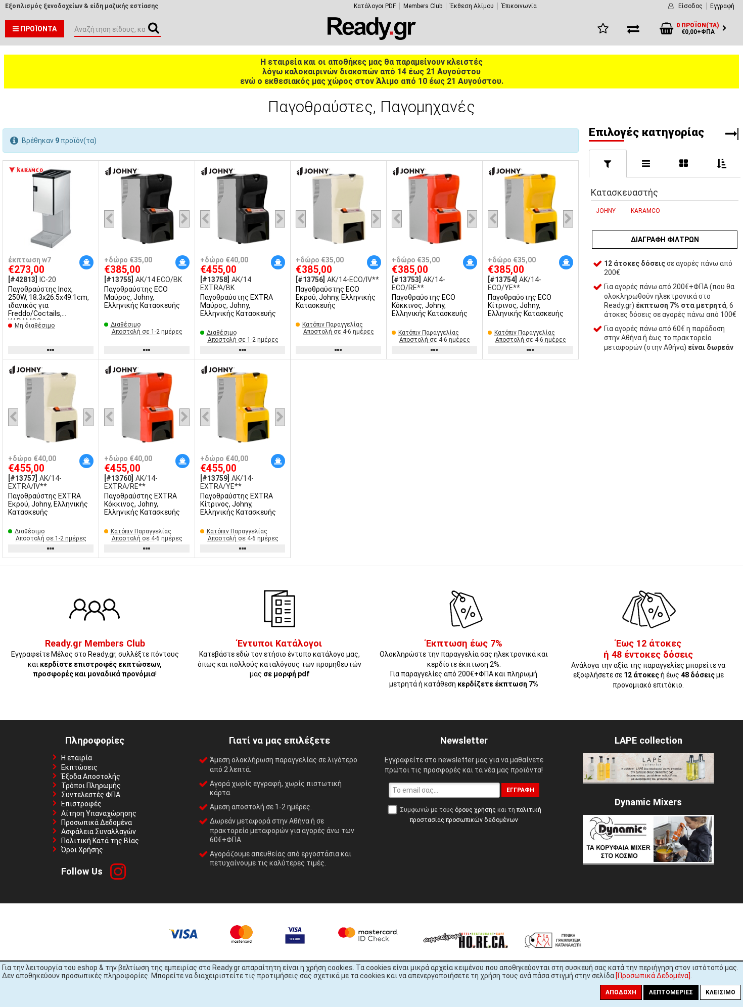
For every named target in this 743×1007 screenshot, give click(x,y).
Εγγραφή (722, 6)
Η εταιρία (76, 758)
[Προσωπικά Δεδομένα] (653, 976)
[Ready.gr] (372, 37)
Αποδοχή (621, 992)
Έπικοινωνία (519, 6)
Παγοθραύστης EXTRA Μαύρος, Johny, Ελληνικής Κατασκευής (238, 305)
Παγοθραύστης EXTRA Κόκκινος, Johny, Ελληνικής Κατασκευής (142, 504)
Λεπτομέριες (671, 992)
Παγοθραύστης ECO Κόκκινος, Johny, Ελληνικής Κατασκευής (430, 305)
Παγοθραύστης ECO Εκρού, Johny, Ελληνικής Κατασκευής (336, 297)
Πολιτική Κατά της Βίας (100, 841)
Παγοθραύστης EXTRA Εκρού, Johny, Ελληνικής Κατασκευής (48, 504)
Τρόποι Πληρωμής (91, 786)
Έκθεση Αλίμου (472, 6)
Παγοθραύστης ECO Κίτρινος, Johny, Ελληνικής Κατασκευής (526, 305)
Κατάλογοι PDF (375, 6)
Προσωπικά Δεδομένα (96, 822)
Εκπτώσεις (79, 767)
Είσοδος (690, 6)
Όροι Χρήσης (82, 850)
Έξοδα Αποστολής (90, 776)
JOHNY (606, 210)
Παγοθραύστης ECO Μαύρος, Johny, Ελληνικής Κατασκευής (142, 297)
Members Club (422, 6)
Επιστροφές (81, 804)
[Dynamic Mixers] (648, 861)
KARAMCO (645, 210)
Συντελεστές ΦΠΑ (90, 795)
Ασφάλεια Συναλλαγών (98, 832)
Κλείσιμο (720, 992)
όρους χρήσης (475, 809)
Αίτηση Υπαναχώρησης (98, 813)
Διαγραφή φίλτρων (665, 240)
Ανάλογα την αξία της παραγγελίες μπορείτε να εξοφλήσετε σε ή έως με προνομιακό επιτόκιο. (648, 664)
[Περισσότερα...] (51, 209)
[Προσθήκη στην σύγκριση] (87, 191)
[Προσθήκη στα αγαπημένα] (87, 172)
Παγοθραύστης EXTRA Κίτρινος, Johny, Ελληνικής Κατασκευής (238, 504)
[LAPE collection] (648, 780)
